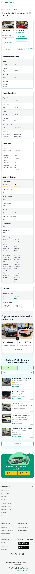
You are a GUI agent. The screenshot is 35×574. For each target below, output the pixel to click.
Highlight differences (21, 48)
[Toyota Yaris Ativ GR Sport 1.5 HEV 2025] (17, 420)
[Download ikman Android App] (26, 543)
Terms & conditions (7, 530)
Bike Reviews (5, 493)
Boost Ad (4, 549)
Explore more (17, 443)
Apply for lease (6, 305)
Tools (3, 516)
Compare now (17, 349)
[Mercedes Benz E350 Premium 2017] (17, 383)
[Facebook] (11, 554)
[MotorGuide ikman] (7, 2)
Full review (8, 39)
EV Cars (4, 497)
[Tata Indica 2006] (17, 407)
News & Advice (6, 509)
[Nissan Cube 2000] (17, 395)
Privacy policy (5, 533)
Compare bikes (6, 506)
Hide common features (9, 48)
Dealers (3, 513)
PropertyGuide (22, 530)
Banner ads (4, 546)
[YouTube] (23, 554)
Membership (5, 543)
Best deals (8, 42)
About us (4, 527)
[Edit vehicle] (13, 30)
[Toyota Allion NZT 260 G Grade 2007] (17, 433)
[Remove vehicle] (12, 23)
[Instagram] (15, 554)
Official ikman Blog (23, 527)
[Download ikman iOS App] (26, 547)
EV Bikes (4, 500)
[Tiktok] (19, 554)
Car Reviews (5, 490)
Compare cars (6, 503)
